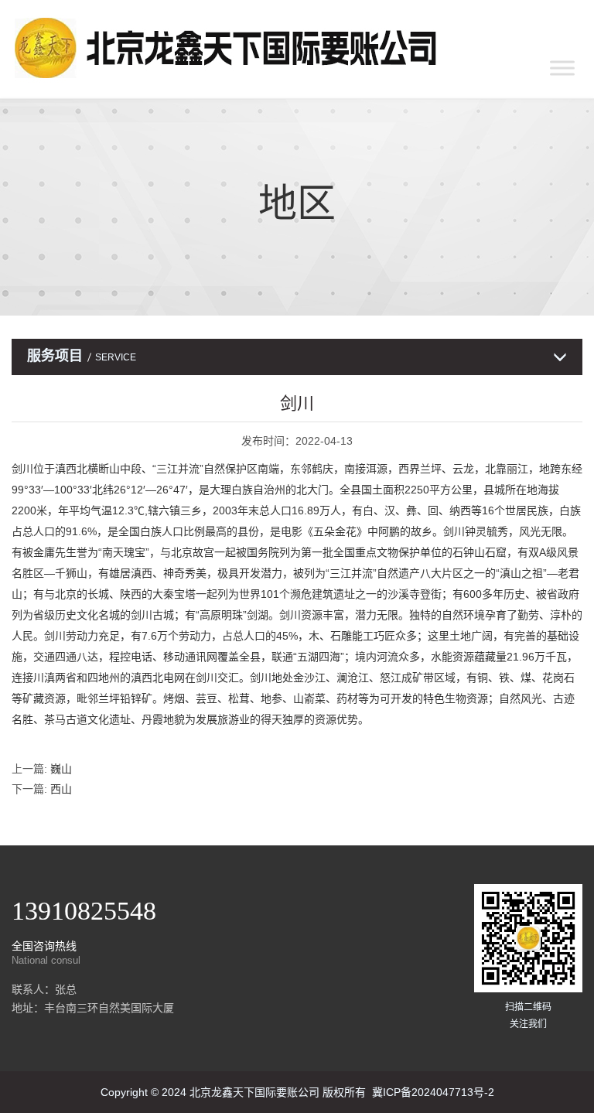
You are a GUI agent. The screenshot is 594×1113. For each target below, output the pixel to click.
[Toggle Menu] (562, 67)
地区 (297, 203)
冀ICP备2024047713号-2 (433, 1092)
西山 (61, 789)
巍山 (61, 769)
